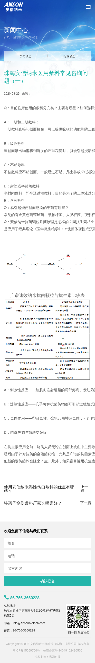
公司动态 (25, 56)
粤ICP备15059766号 (26, 650)
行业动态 (32, 37)
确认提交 (47, 580)
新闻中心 (18, 37)
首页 (7, 37)
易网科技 (55, 656)
